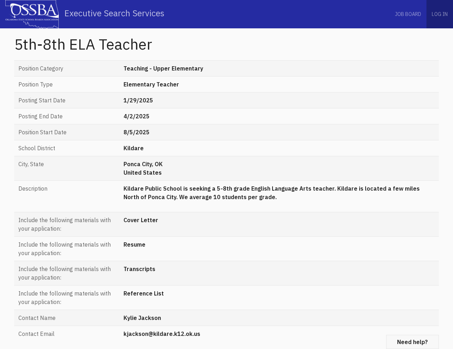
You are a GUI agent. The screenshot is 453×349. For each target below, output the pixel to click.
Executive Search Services (113, 13)
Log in (440, 14)
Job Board (408, 14)
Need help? (412, 341)
